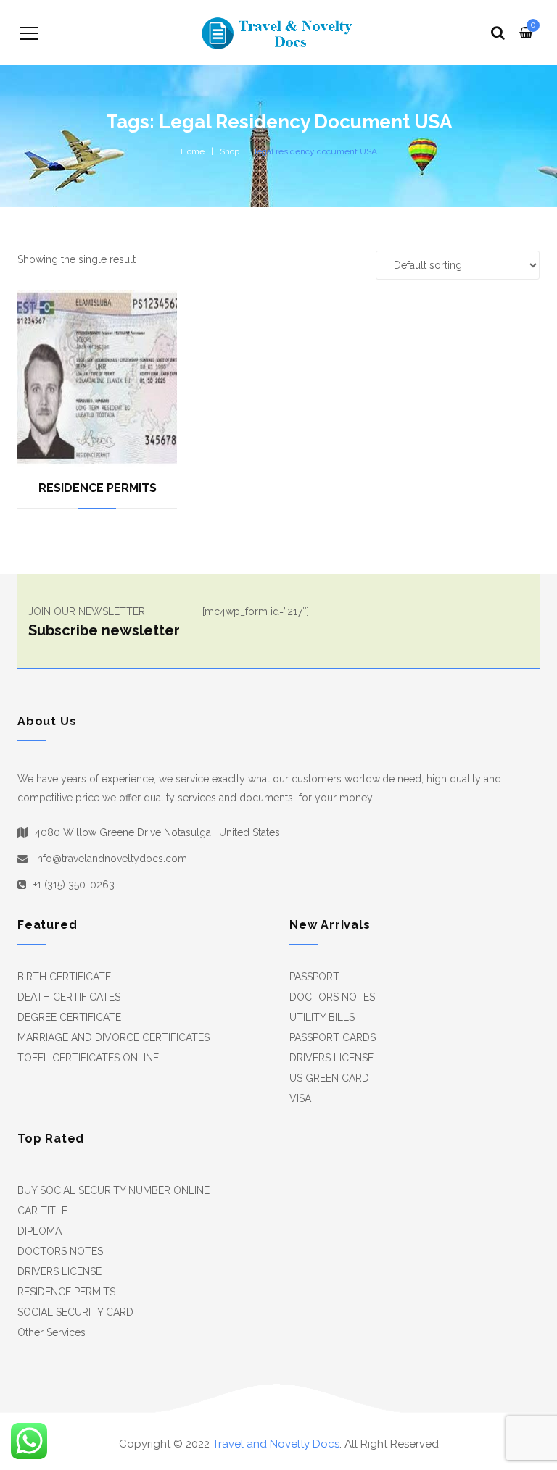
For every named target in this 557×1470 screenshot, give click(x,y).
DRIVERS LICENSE (331, 1058)
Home (193, 151)
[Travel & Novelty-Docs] (278, 32)
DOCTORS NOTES (332, 997)
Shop (229, 151)
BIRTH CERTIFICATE (64, 976)
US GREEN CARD (329, 1078)
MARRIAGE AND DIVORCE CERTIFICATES (113, 1037)
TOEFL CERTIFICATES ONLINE (88, 1058)
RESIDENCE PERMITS (97, 488)
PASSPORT (314, 976)
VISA (300, 1098)
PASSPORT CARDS (332, 1037)
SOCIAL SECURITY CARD (75, 1312)
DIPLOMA (39, 1231)
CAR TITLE (42, 1210)
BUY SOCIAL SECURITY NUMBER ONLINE (113, 1190)
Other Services (51, 1332)
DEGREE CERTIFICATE (69, 1017)
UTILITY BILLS (322, 1017)
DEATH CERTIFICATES (68, 997)
